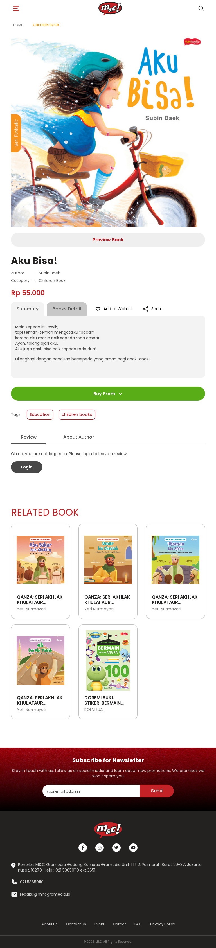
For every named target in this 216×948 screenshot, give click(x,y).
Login (26, 467)
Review (29, 437)
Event (99, 924)
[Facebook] (82, 847)
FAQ (138, 924)
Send (157, 790)
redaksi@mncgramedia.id (45, 894)
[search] (201, 8)
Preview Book (108, 239)
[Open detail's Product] (40, 558)
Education (40, 414)
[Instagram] (99, 847)
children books (77, 414)
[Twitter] (116, 847)
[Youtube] (133, 847)
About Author (78, 437)
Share (157, 309)
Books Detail (67, 309)
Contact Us (76, 924)
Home (18, 24)
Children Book (46, 24)
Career (119, 924)
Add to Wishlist (118, 309)
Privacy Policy (162, 924)
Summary (28, 309)
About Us (49, 924)
